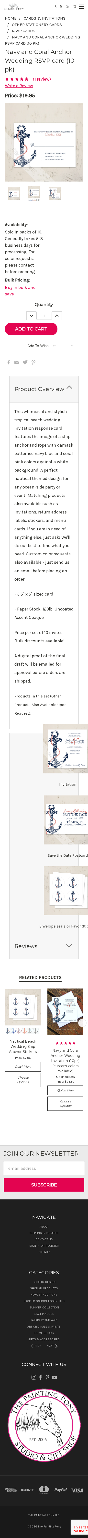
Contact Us (44, 1239)
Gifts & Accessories (44, 1339)
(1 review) (42, 79)
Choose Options (23, 1080)
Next (82, 1023)
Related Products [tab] (40, 977)
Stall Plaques (44, 1314)
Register (52, 1245)
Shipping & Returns (44, 1233)
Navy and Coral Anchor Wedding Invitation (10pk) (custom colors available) (65, 1060)
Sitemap (44, 1252)
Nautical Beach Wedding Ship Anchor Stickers (23, 1046)
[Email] (16, 362)
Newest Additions (44, 1294)
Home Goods (44, 1333)
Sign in (34, 1245)
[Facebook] (8, 362)
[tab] (44, 389)
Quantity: (44, 304)
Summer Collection (44, 1307)
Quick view (23, 1066)
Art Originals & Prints (44, 1326)
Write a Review (19, 85)
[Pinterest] (33, 362)
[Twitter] (25, 362)
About (44, 1226)
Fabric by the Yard (44, 1320)
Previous (6, 1023)
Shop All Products (44, 1288)
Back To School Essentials (44, 1301)
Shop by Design (44, 1282)
